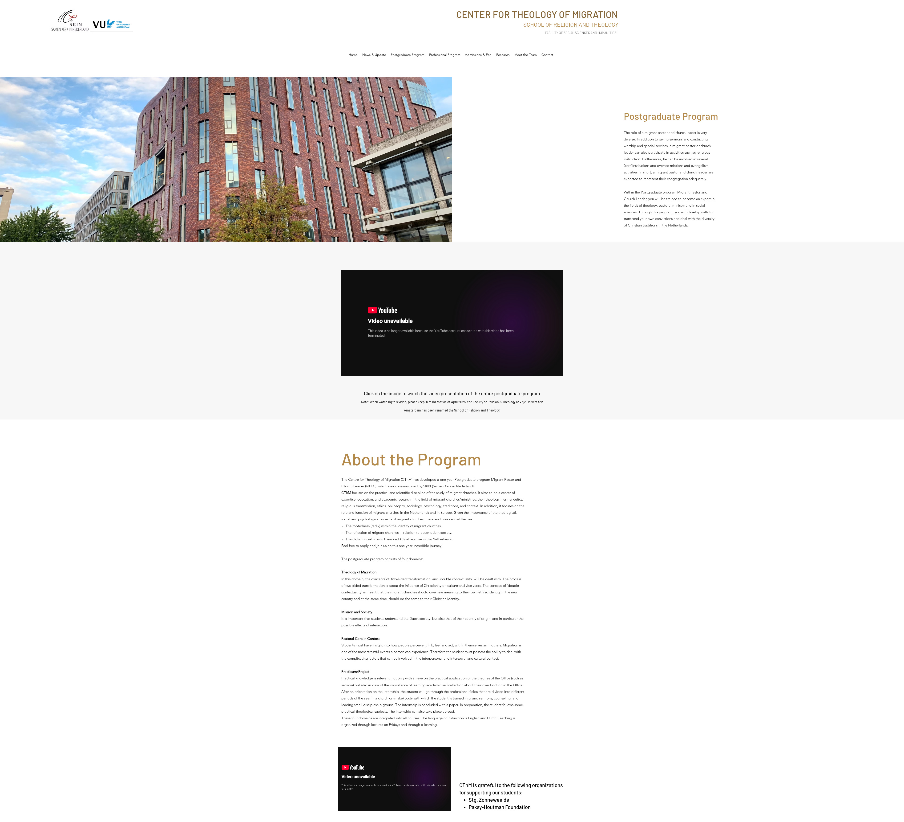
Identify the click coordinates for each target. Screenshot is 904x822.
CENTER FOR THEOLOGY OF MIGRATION (537, 14)
